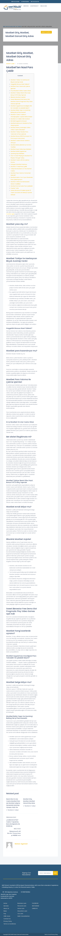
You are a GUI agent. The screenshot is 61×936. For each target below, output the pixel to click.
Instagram (35, 906)
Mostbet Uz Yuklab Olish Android (20, 119)
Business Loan (21, 903)
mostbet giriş (10, 214)
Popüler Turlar (15, 188)
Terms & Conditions (9, 924)
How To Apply (46, 32)
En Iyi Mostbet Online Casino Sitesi (21, 90)
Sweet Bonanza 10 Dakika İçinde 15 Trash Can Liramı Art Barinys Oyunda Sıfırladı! (21, 192)
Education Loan (22, 911)
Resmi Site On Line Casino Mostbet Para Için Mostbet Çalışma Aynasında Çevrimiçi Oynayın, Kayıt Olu (13, 803)
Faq (4, 913)
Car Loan (20, 913)
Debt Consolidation (23, 916)
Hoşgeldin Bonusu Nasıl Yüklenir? (20, 84)
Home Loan (20, 908)
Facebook (35, 903)
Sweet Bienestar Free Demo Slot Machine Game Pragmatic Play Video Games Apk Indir (22, 101)
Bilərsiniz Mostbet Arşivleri (18, 97)
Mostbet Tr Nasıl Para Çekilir (19, 166)
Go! (55, 873)
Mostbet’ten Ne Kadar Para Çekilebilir (22, 186)
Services (26, 6)
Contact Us (17, 9)
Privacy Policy (7, 921)
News (5, 911)
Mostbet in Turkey (13, 810)
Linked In (34, 908)
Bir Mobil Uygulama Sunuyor (19, 121)
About (20, 6)
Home (15, 6)
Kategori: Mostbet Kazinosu (19, 164)
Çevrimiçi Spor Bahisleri (17, 153)
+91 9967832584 (25, 1)
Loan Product (34, 6)
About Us (6, 908)
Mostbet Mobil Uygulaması (18, 151)
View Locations (15, 1)
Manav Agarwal (23, 63)
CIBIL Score (43, 6)
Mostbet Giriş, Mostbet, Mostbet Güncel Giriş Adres (29, 801)
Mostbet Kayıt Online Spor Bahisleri (21, 149)
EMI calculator (35, 1)
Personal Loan (21, 906)
